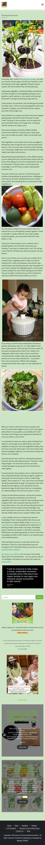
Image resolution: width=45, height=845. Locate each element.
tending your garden (28, 79)
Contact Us (19, 831)
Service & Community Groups (30, 828)
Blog (28, 831)
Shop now (22, 747)
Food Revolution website (10, 549)
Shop (16, 825)
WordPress (27, 838)
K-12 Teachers (11, 828)
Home (9, 825)
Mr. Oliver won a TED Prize (11, 554)
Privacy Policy (22, 700)
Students (25, 825)
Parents (34, 825)
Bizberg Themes (22, 840)
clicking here (6, 562)
